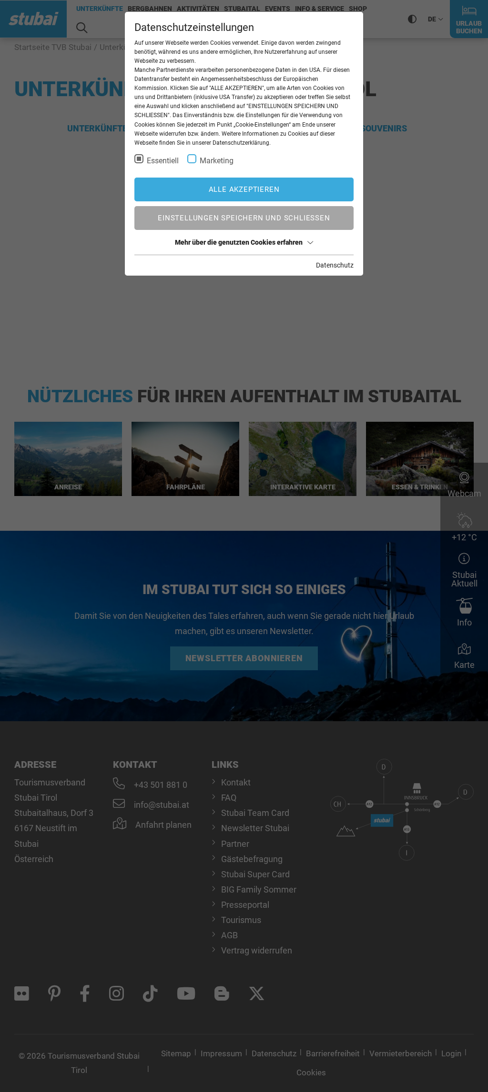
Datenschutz (335, 265)
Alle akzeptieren (244, 189)
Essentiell (163, 160)
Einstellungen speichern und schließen (244, 218)
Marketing (217, 160)
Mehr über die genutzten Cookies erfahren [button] (239, 242)
